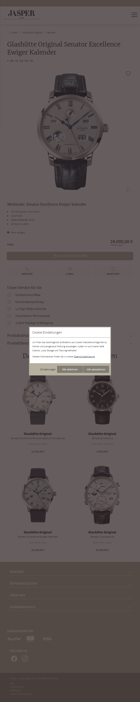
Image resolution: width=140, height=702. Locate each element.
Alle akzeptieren (96, 369)
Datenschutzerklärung (84, 356)
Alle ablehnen (70, 369)
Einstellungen (48, 369)
